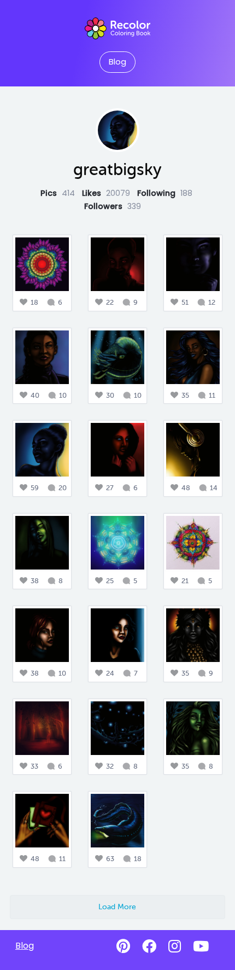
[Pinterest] (123, 946)
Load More (117, 906)
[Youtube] (201, 946)
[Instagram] (174, 946)
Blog (117, 61)
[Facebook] (149, 946)
